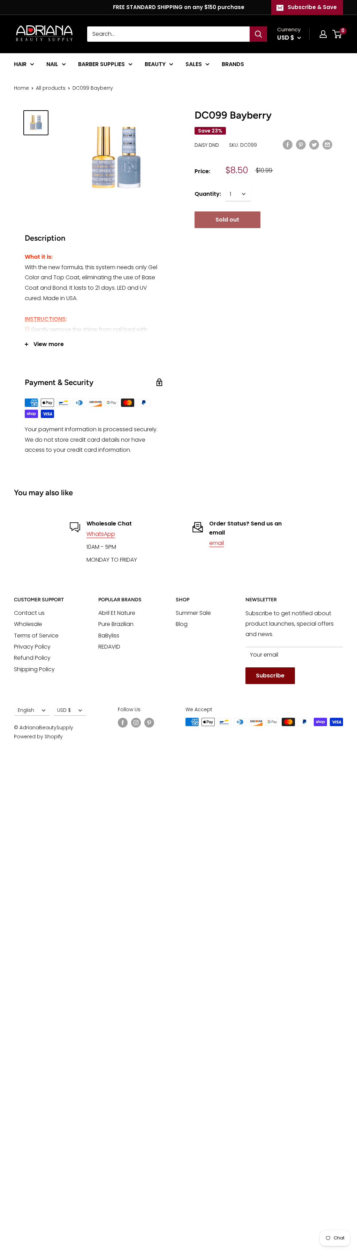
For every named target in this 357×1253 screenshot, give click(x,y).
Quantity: (208, 194)
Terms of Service (36, 636)
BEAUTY (155, 64)
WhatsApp (100, 534)
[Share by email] (327, 144)
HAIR (20, 64)
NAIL (52, 64)
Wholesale (28, 624)
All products (51, 88)
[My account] (323, 34)
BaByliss (108, 636)
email (216, 543)
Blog (182, 624)
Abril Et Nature (116, 613)
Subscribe (270, 676)
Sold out (227, 220)
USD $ (64, 710)
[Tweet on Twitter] (314, 144)
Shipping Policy (34, 669)
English (26, 710)
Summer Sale (193, 613)
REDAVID (109, 647)
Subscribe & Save (312, 7)
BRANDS (233, 64)
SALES (193, 64)
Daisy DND (207, 145)
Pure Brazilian (116, 624)
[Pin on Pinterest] (301, 144)
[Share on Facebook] (288, 144)
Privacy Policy (32, 647)
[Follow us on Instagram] (136, 723)
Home (21, 88)
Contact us (29, 613)
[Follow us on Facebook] (123, 723)
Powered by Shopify (38, 736)
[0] (337, 34)
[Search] (258, 34)
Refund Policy (32, 658)
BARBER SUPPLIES (101, 64)
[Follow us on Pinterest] (149, 723)
